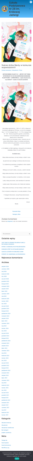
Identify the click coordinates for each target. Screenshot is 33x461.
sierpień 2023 (5, 345)
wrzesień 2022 (5, 372)
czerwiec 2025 (5, 293)
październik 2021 (6, 400)
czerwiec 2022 (5, 380)
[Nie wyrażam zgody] (31, 456)
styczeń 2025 (5, 306)
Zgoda (17, 458)
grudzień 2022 (5, 365)
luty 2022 (4, 390)
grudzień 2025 (5, 281)
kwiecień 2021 (5, 412)
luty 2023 (4, 360)
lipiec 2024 (4, 321)
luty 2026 (4, 276)
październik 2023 (6, 340)
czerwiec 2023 (5, 350)
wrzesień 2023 (5, 343)
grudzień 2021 (5, 395)
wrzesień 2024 (5, 316)
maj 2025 (4, 296)
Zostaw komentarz (6, 70)
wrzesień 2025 (5, 286)
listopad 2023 (5, 338)
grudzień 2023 (5, 335)
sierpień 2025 (5, 288)
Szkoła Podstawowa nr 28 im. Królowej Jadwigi (17, 8)
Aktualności (15, 70)
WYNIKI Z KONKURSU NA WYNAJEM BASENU (13, 246)
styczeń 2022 (5, 392)
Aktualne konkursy (6, 422)
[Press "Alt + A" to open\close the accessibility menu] (31, 2)
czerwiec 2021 (5, 407)
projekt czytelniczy (6, 432)
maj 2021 (4, 410)
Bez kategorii (5, 430)
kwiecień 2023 (5, 355)
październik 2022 (6, 370)
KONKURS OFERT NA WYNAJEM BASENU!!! (13, 249)
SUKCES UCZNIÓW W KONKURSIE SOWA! (12, 251)
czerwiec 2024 (5, 323)
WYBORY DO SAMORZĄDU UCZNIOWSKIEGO (13, 254)
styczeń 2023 (5, 363)
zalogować (10, 221)
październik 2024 (6, 313)
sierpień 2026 (5, 266)
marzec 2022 (5, 387)
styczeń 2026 (5, 278)
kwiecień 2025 (5, 298)
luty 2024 (4, 330)
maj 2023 (4, 353)
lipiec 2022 (4, 377)
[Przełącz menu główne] (29, 8)
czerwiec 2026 (5, 269)
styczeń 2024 (5, 333)
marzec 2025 (5, 301)
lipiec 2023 (4, 348)
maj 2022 (4, 382)
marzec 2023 (5, 358)
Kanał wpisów (5, 442)
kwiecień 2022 (5, 385)
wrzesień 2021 (5, 402)
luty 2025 (4, 303)
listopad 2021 (5, 397)
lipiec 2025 (4, 291)
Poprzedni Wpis (16, 211)
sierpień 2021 (5, 405)
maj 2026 (4, 271)
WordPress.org (5, 447)
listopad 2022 (5, 368)
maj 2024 (4, 326)
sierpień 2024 (5, 318)
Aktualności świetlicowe (8, 427)
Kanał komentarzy (6, 445)
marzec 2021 (5, 415)
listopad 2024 (5, 311)
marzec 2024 (5, 328)
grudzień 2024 (5, 308)
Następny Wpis (16, 214)
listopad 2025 (5, 283)
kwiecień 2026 (5, 274)
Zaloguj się (4, 440)
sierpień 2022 (5, 375)
